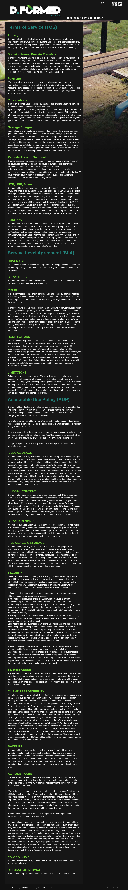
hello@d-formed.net (104, 3)
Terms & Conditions (113, 888)
